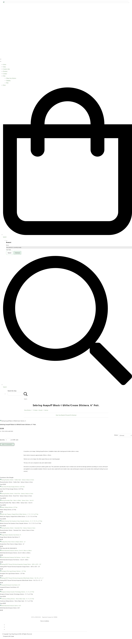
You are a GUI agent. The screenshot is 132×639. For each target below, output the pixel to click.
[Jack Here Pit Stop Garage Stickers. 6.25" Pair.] (12, 486)
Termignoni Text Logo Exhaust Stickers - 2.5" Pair (12, 573)
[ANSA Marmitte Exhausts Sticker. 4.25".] (10, 605)
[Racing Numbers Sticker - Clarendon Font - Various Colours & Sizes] (17, 528)
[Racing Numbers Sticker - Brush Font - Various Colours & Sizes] (16, 493)
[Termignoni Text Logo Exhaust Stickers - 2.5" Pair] (13, 571)
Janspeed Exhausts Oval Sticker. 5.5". (9, 587)
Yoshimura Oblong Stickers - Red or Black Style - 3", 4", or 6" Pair (16, 601)
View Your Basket (60, 415)
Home (4, 64)
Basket (9, 252)
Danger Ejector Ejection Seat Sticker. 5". (10, 537)
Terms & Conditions (44, 621)
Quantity (2, 439)
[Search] (26, 394)
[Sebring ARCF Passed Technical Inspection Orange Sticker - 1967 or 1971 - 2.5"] (20, 564)
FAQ (4, 76)
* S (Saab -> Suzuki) (37, 410)
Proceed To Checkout (71, 415)
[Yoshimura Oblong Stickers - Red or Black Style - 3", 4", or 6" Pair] (17, 598)
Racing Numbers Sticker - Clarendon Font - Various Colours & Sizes (17, 530)
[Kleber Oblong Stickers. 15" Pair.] (8, 507)
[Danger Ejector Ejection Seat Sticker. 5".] (10, 535)
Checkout (17, 252)
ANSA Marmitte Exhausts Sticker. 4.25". (10, 608)
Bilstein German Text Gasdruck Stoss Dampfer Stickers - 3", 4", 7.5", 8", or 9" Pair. (20, 523)
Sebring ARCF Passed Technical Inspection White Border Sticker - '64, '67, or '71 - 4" (21, 580)
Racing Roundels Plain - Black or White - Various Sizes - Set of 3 (16, 502)
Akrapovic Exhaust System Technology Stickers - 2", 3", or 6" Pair (16, 594)
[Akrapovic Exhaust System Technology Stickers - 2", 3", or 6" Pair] (17, 591)
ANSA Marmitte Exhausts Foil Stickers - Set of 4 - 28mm (14, 559)
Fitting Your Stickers (11, 78)
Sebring (46, 410)
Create (12, 636)
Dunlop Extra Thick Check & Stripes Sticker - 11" (12, 544)
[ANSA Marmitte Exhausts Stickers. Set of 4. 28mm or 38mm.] (16, 550)
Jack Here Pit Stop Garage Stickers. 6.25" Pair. (12, 489)
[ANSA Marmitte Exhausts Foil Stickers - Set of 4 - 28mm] (15, 557)
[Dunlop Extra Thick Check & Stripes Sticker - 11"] (13, 541)
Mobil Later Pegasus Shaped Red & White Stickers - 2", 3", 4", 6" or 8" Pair (18, 516)
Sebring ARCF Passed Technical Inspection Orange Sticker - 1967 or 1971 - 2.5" (20, 566)
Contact (5, 73)
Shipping (8, 80)
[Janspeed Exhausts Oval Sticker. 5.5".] (10, 585)
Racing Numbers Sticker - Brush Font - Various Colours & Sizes (16, 495)
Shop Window (27, 410)
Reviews (5, 71)
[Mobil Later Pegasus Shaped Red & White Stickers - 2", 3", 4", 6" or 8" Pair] (19, 514)
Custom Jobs (6, 69)
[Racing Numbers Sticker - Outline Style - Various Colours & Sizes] (17, 479)
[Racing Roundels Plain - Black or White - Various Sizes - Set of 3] (16, 500)
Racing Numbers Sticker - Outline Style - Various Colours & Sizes (16, 482)
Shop (4, 66)
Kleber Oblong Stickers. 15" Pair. (8, 509)
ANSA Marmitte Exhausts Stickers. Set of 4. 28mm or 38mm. (15, 552)
